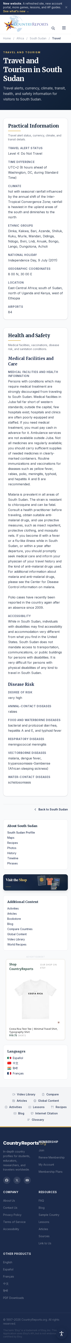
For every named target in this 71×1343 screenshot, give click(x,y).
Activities (13, 908)
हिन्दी (15, 1068)
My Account (46, 1164)
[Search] (53, 28)
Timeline (12, 858)
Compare (52, 1094)
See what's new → (16, 11)
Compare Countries (20, 929)
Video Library (16, 939)
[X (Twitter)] (17, 1180)
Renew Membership (52, 1157)
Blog (10, 924)
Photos (11, 848)
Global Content (17, 934)
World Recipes (16, 944)
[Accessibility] (61, 1333)
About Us (9, 1200)
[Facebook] (6, 1180)
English (7, 1262)
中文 (15, 1063)
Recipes (12, 842)
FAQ (41, 1200)
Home (7, 38)
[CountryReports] (26, 22)
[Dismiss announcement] (66, 7)
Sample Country (49, 1214)
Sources (44, 1236)
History (11, 853)
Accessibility (11, 1229)
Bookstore (14, 918)
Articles (12, 913)
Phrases (12, 863)
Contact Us (10, 1207)
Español (18, 1058)
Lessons (39, 1107)
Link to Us (45, 1243)
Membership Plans (51, 1171)
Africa (20, 38)
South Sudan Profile (21, 832)
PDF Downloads (13, 1297)
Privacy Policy (12, 1214)
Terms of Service (14, 1222)
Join (41, 1150)
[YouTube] (27, 1180)
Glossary (38, 1119)
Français (18, 1073)
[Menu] (64, 28)
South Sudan (38, 38)
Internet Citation (46, 1113)
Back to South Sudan (53, 809)
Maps (10, 837)
